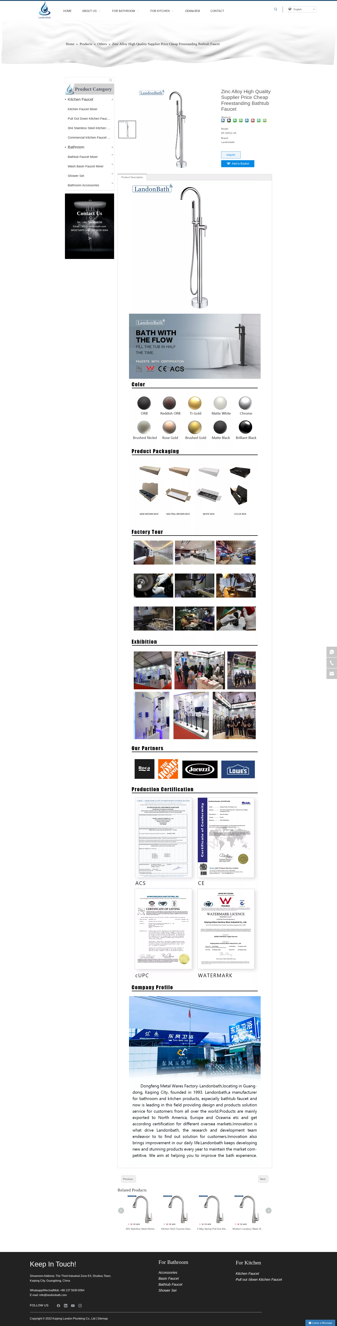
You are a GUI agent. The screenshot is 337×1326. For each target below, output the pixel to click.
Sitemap (102, 1318)
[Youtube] (73, 1305)
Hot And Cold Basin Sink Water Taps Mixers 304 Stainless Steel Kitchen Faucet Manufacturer (249, 1228)
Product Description (132, 177)
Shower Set (76, 176)
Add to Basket (240, 163)
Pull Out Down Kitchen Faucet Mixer (91, 118)
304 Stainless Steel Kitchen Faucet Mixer (91, 128)
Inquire (231, 154)
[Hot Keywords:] (276, 9)
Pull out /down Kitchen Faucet (259, 1279)
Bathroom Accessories (83, 185)
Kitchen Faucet (80, 99)
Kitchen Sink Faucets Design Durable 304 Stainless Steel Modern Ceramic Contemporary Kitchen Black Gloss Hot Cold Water (142, 1228)
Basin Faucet (168, 1278)
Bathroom (76, 147)
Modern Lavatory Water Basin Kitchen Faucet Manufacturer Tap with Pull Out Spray (213, 1228)
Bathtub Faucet (170, 1284)
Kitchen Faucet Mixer (82, 109)
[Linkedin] (65, 1305)
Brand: (225, 138)
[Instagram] (80, 1305)
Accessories (167, 1272)
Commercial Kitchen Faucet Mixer (91, 137)
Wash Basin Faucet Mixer (86, 166)
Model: (225, 128)
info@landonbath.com (53, 1295)
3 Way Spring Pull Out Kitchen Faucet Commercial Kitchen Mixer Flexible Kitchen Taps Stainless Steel (178, 1228)
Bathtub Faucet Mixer (83, 157)
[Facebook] (58, 1305)
